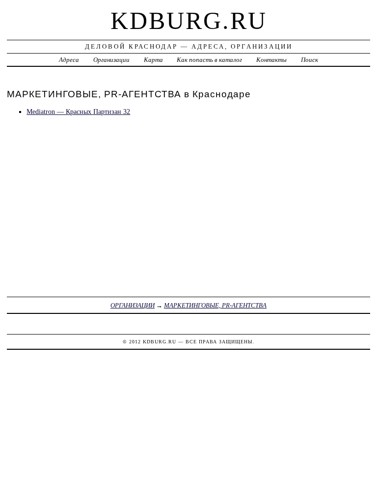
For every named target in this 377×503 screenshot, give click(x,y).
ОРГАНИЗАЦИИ (132, 305)
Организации (111, 59)
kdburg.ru (188, 20)
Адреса (69, 59)
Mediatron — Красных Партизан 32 (78, 111)
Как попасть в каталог (209, 59)
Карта (153, 59)
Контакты (271, 59)
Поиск (309, 59)
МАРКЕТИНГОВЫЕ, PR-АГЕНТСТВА (215, 305)
